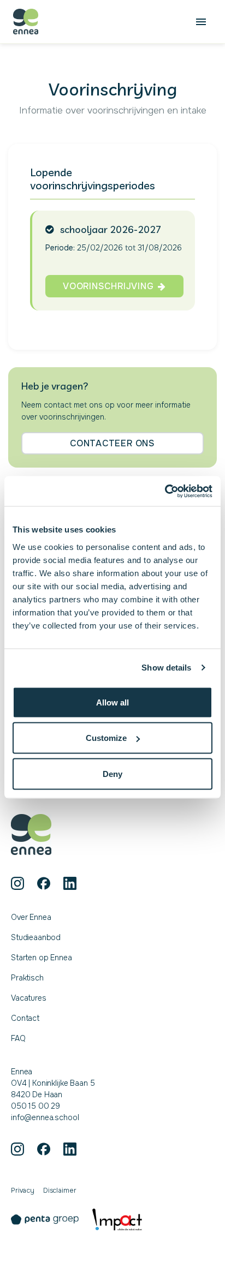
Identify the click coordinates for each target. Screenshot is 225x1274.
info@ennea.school (45, 1117)
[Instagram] (17, 883)
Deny (112, 773)
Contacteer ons (112, 443)
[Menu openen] (201, 22)
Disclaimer (59, 1190)
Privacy (22, 1190)
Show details (166, 667)
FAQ (18, 1038)
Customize (106, 738)
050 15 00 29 (35, 1106)
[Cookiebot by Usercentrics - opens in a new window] (164, 491)
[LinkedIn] (69, 883)
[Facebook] (43, 883)
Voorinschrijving (108, 286)
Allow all (112, 702)
